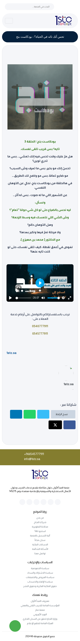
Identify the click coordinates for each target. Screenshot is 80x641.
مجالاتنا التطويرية (40, 526)
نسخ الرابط (62, 414)
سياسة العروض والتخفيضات (40, 577)
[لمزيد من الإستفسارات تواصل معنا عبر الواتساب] (15, 626)
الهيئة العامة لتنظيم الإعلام (40, 623)
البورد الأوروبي (40, 614)
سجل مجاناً (40, 540)
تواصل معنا (40, 553)
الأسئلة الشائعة (40, 549)
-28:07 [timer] (35, 297)
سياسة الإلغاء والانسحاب (40, 581)
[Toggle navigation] (9, 21)
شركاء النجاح (40, 522)
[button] (40, 283)
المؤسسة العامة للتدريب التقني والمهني (40, 605)
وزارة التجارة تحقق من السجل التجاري (40, 618)
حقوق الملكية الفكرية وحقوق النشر (40, 586)
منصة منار (40, 609)
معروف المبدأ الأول (40, 601)
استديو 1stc (40, 531)
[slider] (24, 298)
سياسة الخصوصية (40, 568)
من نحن (40, 517)
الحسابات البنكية (40, 544)
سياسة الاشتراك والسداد (40, 572)
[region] (40, 283)
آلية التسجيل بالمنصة (40, 535)
